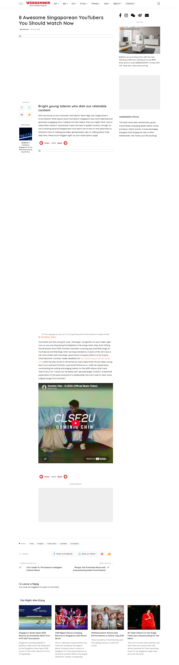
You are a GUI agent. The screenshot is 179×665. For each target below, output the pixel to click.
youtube (64, 543)
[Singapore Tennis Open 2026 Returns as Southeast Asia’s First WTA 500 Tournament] (35, 617)
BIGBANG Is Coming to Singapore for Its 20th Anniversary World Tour (25, 147)
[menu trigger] (22, 3)
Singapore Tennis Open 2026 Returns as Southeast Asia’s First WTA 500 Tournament (34, 636)
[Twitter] (29, 108)
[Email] (29, 115)
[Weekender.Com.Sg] (38, 3)
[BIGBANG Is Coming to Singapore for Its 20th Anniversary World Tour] (25, 134)
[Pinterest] (22, 115)
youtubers (75, 543)
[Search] (158, 3)
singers (41, 543)
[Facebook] (22, 108)
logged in (35, 587)
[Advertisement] (75, 505)
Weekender (24, 29)
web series (52, 543)
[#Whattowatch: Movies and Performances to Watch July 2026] (107, 617)
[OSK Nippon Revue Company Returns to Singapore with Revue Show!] (71, 617)
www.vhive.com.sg (140, 65)
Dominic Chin (48, 337)
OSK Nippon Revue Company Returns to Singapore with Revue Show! (71, 636)
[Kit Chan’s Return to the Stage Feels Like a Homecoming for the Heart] (144, 617)
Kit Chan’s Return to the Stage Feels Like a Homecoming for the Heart (143, 636)
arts (32, 543)
